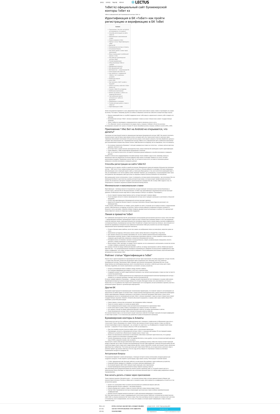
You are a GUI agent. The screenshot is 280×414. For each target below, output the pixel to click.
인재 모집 (101, 411)
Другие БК (112, 45)
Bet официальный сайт (115, 68)
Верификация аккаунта (116, 66)
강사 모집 (101, 408)
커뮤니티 (121, 2)
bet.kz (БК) (112, 80)
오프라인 (108, 2)
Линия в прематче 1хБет (116, 40)
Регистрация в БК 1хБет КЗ (117, 71)
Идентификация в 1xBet (116, 106)
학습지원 (114, 2)
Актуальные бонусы (115, 48)
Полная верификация (115, 61)
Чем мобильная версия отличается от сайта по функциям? (116, 97)
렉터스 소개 (102, 406)
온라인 (102, 2)
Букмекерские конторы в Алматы (119, 47)
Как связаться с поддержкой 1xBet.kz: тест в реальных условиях (117, 75)
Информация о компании (116, 101)
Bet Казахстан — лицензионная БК (119, 70)
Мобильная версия (114, 78)
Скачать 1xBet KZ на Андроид (117, 89)
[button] (164, 409)
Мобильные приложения (116, 91)
